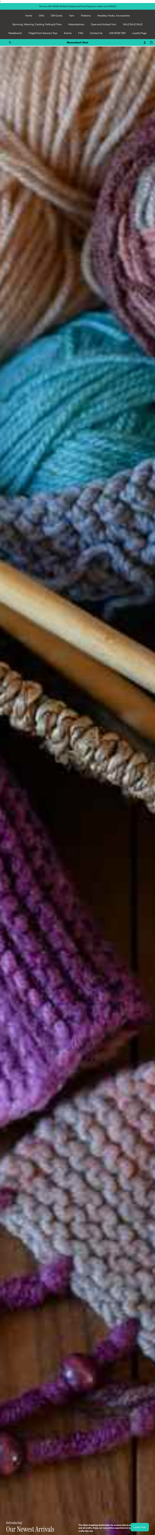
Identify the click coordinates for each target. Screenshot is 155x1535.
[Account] (144, 42)
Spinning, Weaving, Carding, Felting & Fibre (37, 24)
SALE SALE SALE (133, 24)
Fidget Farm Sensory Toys (43, 33)
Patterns (86, 15)
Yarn (71, 15)
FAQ (80, 33)
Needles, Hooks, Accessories (113, 15)
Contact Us (96, 33)
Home (28, 15)
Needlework (15, 33)
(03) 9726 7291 (117, 33)
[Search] (10, 42)
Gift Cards (56, 15)
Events (68, 33)
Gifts (41, 15)
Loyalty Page (139, 33)
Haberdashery (76, 24)
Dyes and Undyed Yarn (103, 24)
